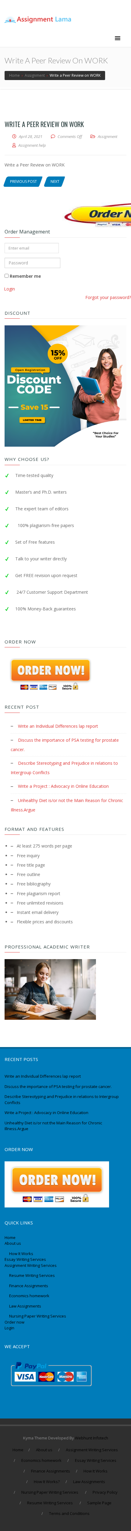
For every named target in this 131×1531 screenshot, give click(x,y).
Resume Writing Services (32, 1275)
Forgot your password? (108, 297)
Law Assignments (25, 1306)
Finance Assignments (28, 1285)
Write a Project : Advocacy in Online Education (63, 786)
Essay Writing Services (26, 1259)
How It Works (21, 1253)
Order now (14, 1322)
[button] (117, 38)
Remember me (25, 276)
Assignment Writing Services (31, 1265)
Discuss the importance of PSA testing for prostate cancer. (58, 1086)
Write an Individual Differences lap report (58, 726)
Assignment (107, 136)
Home (10, 1237)
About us (13, 1243)
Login (9, 289)
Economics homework (29, 1295)
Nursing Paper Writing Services (38, 1316)
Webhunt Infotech (91, 1438)
